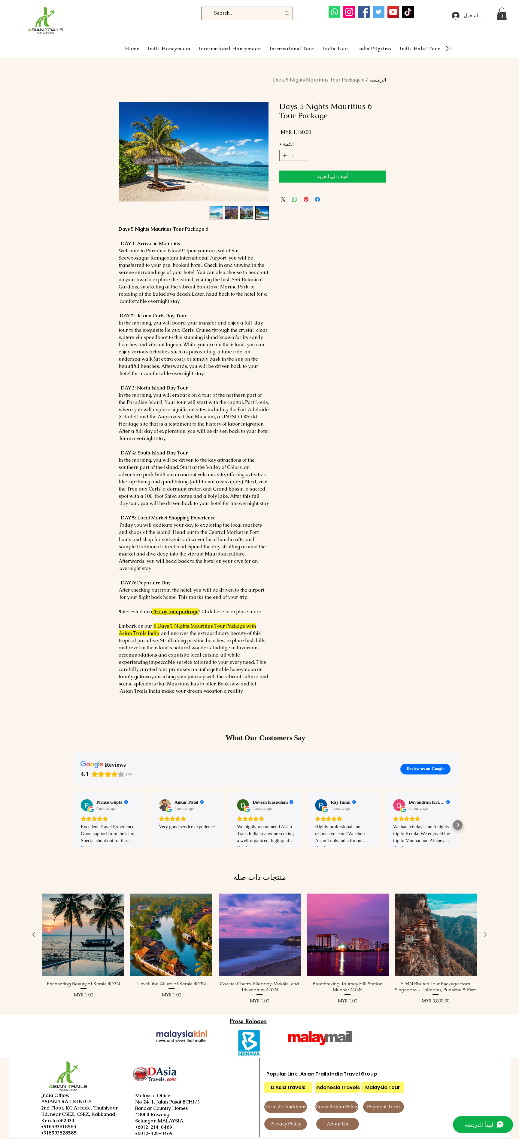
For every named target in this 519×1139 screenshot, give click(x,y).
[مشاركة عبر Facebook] (317, 199)
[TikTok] (408, 12)
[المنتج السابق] (485, 934)
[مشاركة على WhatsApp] (294, 199)
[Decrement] (302, 155)
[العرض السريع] (436, 935)
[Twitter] (378, 12)
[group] (259, 949)
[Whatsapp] (334, 12)
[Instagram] (349, 12)
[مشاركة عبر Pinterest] (306, 199)
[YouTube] (393, 12)
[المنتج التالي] (33, 934)
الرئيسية (377, 80)
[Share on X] (283, 199)
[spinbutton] (293, 155)
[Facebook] (364, 12)
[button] (501, 14)
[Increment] (284, 155)
